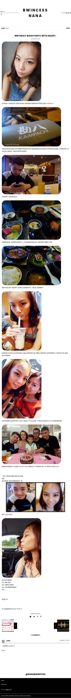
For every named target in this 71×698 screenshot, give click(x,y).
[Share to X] (34, 617)
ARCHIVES (4, 684)
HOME (2, 680)
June (8, 641)
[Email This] (30, 617)
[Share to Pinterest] (40, 617)
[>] (1, 14)
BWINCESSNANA (9, 696)
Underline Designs (25, 696)
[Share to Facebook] (37, 617)
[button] (4, 28)
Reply (3, 650)
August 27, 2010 (64, 640)
